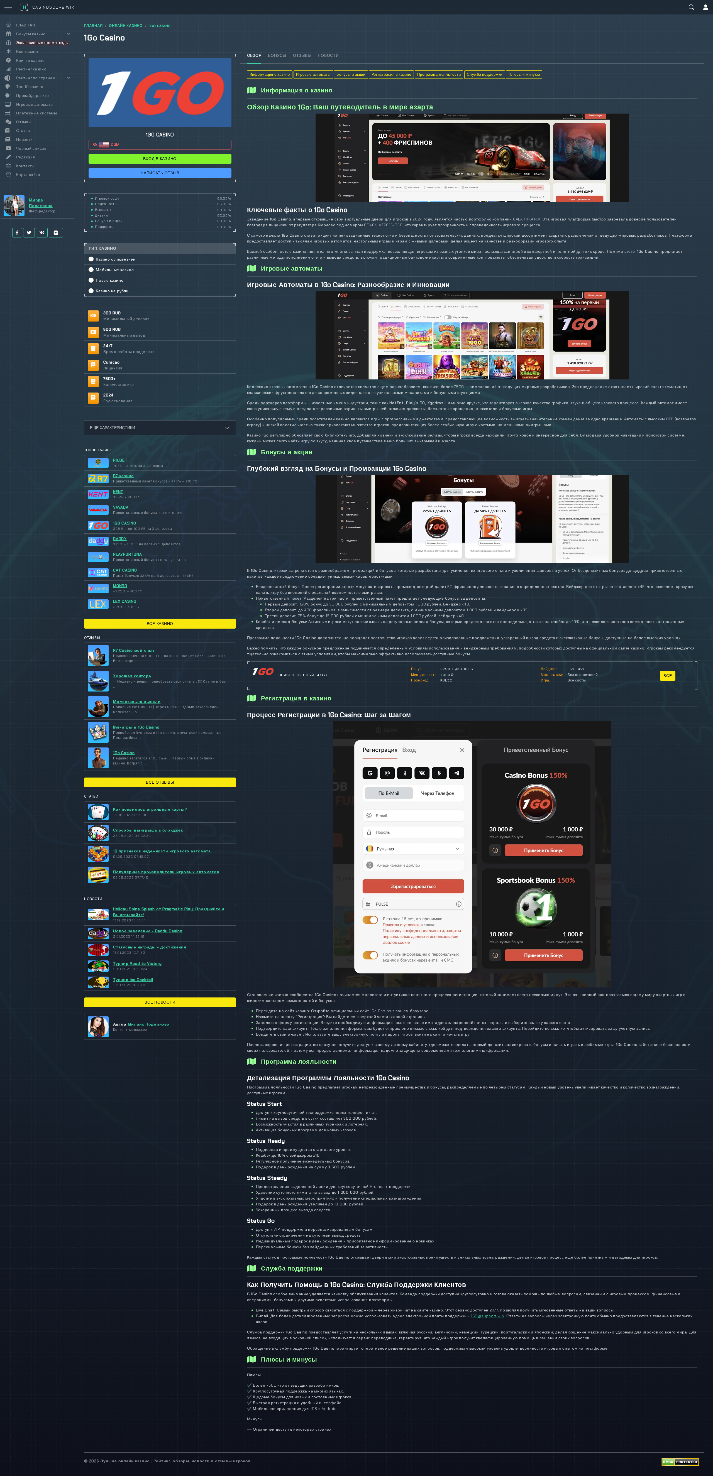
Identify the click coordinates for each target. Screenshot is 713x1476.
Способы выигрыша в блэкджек (148, 830)
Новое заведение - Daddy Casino (147, 930)
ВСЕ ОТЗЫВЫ (160, 782)
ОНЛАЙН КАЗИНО (126, 26)
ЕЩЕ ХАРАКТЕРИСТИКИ (112, 427)
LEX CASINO (124, 601)
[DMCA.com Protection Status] (680, 1461)
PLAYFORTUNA (127, 554)
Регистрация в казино (391, 74)
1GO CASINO (160, 26)
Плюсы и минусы (524, 74)
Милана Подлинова (149, 1024)
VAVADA (121, 507)
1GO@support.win (487, 1315)
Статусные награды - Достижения (149, 947)
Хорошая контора (132, 675)
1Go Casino (124, 752)
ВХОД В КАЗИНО (160, 158)
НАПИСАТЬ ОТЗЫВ (160, 172)
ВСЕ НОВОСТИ (160, 1002)
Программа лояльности (439, 74)
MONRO (120, 585)
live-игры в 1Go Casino (136, 727)
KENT (118, 491)
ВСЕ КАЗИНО (160, 623)
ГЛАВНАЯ (93, 26)
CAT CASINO (125, 570)
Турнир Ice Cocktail (133, 979)
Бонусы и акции (350, 74)
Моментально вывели (137, 701)
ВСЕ (667, 675)
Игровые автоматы (313, 74)
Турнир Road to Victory (137, 963)
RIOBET (120, 460)
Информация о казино (270, 74)
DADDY (120, 538)
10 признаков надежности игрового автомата (162, 851)
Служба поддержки (484, 74)
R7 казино (123, 475)
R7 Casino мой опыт (134, 650)
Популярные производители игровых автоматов (166, 871)
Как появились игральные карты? (150, 809)
